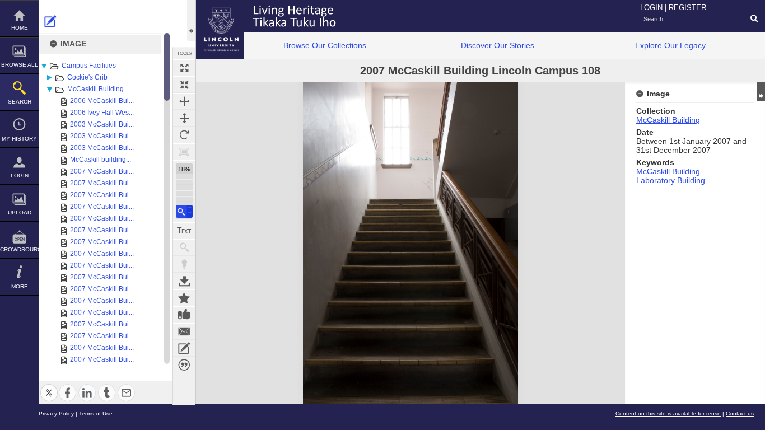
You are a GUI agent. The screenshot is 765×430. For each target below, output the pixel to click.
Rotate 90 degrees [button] (184, 135)
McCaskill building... (100, 159)
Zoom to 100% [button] (184, 151)
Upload (19, 212)
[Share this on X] (49, 386)
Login (20, 175)
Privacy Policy (56, 413)
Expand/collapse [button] (761, 91)
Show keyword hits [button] (184, 247)
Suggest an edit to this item (50, 21)
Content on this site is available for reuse (668, 413)
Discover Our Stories (497, 45)
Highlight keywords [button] (184, 264)
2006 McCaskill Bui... (102, 101)
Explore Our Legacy (670, 45)
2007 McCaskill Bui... (102, 171)
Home (19, 28)
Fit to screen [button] (184, 84)
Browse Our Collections (324, 45)
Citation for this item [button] (184, 365)
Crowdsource (19, 249)
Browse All (19, 65)
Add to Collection (184, 297)
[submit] (754, 19)
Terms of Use (96, 413)
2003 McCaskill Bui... (102, 124)
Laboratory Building (670, 180)
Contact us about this (184, 331)
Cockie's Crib (87, 77)
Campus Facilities (89, 65)
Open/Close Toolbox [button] (191, 20)
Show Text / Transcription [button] (184, 230)
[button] (184, 211)
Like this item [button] (184, 314)
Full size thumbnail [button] (184, 67)
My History (19, 138)
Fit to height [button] (184, 118)
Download (184, 281)
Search (19, 102)
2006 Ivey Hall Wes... (102, 112)
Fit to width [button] (184, 101)
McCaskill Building (95, 89)
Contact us (740, 413)
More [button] (19, 286)
